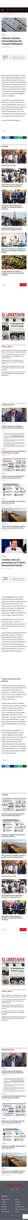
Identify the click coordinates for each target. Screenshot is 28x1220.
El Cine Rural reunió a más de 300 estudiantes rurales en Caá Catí (12, 185)
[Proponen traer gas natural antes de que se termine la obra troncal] (14, 465)
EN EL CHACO (7, 346)
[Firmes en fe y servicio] (14, 156)
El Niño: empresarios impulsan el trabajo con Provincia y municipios (12, 427)
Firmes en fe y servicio (9, 165)
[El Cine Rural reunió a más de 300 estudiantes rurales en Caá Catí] (14, 176)
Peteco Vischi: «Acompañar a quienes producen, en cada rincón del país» (13, 527)
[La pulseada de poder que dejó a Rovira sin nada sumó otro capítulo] (14, 440)
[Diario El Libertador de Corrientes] (14, 10)
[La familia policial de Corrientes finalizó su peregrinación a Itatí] (14, 219)
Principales (5, 760)
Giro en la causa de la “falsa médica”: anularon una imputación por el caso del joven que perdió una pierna (13, 356)
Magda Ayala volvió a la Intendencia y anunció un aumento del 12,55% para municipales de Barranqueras (13, 373)
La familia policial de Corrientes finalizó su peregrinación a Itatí (12, 229)
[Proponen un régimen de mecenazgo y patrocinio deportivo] (14, 490)
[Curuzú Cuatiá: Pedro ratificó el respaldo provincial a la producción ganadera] (14, 262)
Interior (4, 34)
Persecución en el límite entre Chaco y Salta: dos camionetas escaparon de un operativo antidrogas (13, 367)
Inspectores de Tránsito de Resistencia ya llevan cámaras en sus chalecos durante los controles (13, 362)
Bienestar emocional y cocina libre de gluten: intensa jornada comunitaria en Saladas (14, 250)
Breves (4, 131)
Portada (3, 14)
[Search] (25, 10)
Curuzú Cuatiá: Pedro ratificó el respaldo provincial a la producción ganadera (13, 273)
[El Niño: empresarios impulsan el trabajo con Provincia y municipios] (14, 415)
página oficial (15, 635)
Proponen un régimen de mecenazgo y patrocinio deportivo (14, 502)
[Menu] (3, 10)
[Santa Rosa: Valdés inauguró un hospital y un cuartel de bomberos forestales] (14, 196)
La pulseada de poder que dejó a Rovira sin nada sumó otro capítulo (14, 452)
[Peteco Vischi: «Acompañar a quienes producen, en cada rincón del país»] (14, 515)
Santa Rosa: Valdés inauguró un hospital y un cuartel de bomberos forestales (12, 207)
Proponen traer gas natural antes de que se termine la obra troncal (13, 477)
